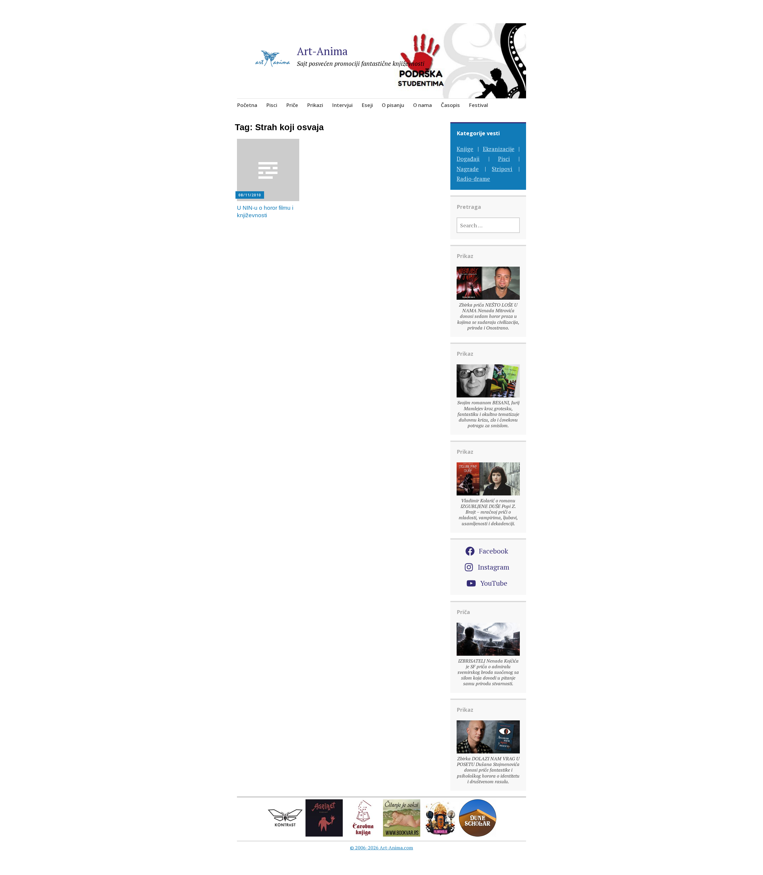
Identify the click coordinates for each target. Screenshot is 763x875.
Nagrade (468, 168)
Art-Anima (322, 51)
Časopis (450, 105)
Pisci (271, 105)
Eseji (367, 105)
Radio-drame (473, 178)
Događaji (468, 158)
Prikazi (315, 105)
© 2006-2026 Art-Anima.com (381, 847)
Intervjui (342, 105)
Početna (247, 105)
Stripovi (502, 168)
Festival (478, 105)
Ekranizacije (498, 149)
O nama (422, 105)
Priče (292, 105)
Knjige (465, 149)
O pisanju (393, 105)
